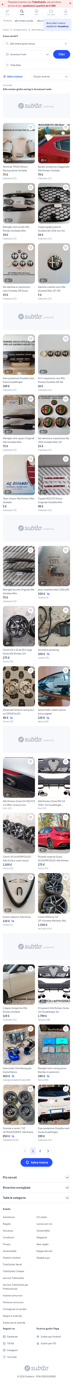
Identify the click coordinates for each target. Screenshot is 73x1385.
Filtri (62, 54)
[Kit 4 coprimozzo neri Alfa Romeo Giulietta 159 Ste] (54, 363)
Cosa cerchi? (10, 36)
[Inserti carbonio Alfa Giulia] (19, 901)
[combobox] (36, 43)
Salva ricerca (15, 76)
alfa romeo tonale (24, 20)
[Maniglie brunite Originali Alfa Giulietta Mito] (19, 574)
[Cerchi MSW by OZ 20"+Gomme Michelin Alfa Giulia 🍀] (54, 901)
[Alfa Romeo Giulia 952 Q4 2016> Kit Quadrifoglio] (54, 783)
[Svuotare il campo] (65, 43)
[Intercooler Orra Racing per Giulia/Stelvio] (19, 1053)
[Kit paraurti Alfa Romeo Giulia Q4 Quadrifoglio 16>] (54, 993)
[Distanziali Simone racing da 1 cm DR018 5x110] (19, 694)
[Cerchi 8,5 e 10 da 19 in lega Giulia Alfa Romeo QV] (19, 634)
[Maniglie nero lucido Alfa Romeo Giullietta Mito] (19, 211)
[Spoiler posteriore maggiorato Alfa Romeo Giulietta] (54, 151)
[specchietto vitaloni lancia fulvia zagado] (54, 694)
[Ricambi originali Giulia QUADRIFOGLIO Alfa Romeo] (54, 841)
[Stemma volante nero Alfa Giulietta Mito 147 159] (54, 272)
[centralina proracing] (54, 634)
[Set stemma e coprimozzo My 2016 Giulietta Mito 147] (54, 423)
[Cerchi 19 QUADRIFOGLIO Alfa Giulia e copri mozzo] (19, 841)
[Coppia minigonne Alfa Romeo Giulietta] (19, 993)
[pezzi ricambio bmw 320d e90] (54, 574)
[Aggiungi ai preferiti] (30, 127)
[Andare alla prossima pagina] (48, 1151)
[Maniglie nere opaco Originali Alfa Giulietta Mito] (19, 423)
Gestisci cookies (12, 1257)
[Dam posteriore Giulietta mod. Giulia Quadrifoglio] (19, 363)
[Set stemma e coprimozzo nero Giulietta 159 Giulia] (19, 272)
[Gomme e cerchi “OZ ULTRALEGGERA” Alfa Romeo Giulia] (19, 1113)
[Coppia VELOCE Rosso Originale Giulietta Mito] (54, 483)
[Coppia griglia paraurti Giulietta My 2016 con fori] (54, 211)
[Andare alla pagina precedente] (25, 1151)
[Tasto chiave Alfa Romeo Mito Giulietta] (19, 483)
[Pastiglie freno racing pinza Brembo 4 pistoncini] (54, 1053)
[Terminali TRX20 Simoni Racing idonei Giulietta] (19, 151)
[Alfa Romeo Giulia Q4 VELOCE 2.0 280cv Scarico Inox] (19, 783)
